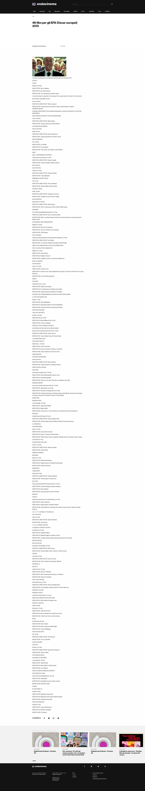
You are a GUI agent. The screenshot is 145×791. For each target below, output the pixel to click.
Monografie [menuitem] (57, 11)
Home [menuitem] (34, 11)
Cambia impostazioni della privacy (100, 778)
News (33, 16)
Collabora (74, 776)
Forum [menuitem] (99, 11)
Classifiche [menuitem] (91, 11)
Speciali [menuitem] (75, 11)
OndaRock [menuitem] (107, 11)
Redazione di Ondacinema (39, 46)
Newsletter (95, 776)
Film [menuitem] (49, 11)
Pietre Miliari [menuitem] (67, 11)
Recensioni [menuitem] (42, 11)
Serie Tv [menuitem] (83, 11)
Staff (73, 772)
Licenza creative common (98, 772)
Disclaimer (95, 774)
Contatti (74, 774)
